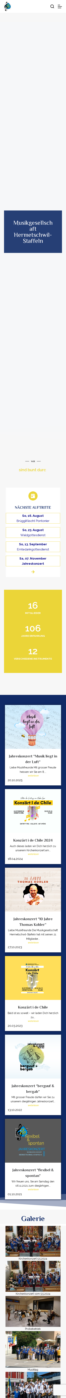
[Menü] (60, 6)
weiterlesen (33, 775)
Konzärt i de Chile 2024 (33, 840)
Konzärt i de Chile (33, 1007)
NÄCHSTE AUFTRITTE (33, 507)
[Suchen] (52, 6)
